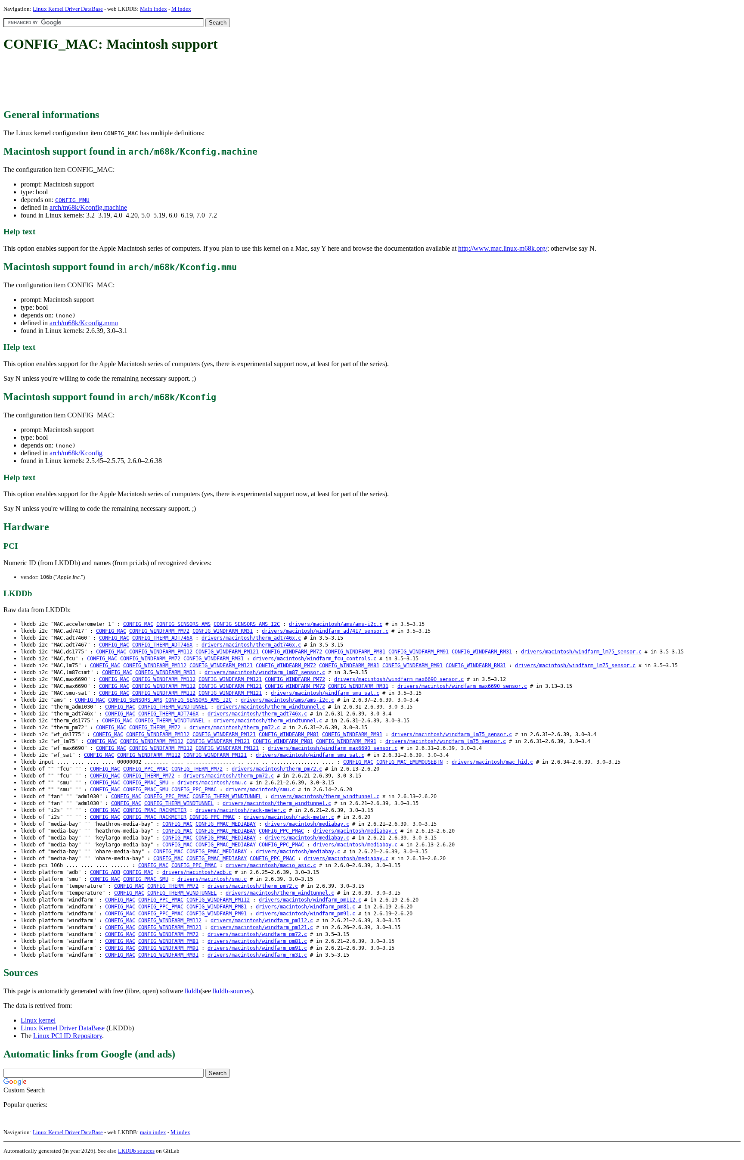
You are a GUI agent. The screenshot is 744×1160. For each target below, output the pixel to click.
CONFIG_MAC (138, 624)
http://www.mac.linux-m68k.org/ (502, 248)
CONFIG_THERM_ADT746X (162, 638)
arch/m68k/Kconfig (76, 453)
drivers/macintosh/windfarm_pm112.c (310, 900)
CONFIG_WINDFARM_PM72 (159, 631)
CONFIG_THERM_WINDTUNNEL (173, 707)
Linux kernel (38, 1020)
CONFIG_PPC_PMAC (145, 769)
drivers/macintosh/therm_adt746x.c (251, 638)
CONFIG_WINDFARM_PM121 (227, 652)
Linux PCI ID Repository (67, 1035)
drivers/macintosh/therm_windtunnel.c (271, 707)
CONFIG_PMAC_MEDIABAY (225, 824)
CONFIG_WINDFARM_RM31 (222, 631)
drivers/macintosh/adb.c (197, 872)
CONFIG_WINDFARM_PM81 (355, 652)
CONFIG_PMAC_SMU (145, 783)
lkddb (192, 991)
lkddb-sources (232, 991)
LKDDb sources (136, 1151)
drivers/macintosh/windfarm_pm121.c (262, 927)
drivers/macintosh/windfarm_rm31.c (257, 955)
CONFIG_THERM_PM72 (154, 728)
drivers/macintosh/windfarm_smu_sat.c (325, 693)
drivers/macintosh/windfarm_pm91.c (305, 914)
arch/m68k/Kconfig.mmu (84, 323)
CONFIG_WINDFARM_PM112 (160, 652)
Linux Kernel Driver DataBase (68, 9)
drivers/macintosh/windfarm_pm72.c (257, 934)
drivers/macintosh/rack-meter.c (240, 810)
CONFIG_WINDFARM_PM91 (418, 652)
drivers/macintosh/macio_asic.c (271, 865)
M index (181, 9)
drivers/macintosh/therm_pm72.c (234, 728)
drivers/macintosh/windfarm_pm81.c (305, 907)
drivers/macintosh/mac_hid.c (492, 762)
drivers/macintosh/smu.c (212, 783)
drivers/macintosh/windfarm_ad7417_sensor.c (325, 631)
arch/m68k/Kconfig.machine (88, 207)
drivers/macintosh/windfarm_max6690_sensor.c (399, 679)
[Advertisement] (160, 81)
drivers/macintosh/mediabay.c (307, 824)
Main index (153, 9)
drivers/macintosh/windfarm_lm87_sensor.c (265, 672)
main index (153, 1132)
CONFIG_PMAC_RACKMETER (154, 810)
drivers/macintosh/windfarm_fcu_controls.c (314, 659)
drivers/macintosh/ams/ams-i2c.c (335, 624)
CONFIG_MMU (72, 200)
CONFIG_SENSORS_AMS (183, 624)
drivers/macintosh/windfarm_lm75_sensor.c (581, 652)
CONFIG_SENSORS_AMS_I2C (247, 624)
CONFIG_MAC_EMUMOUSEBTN (409, 762)
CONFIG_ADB (105, 872)
